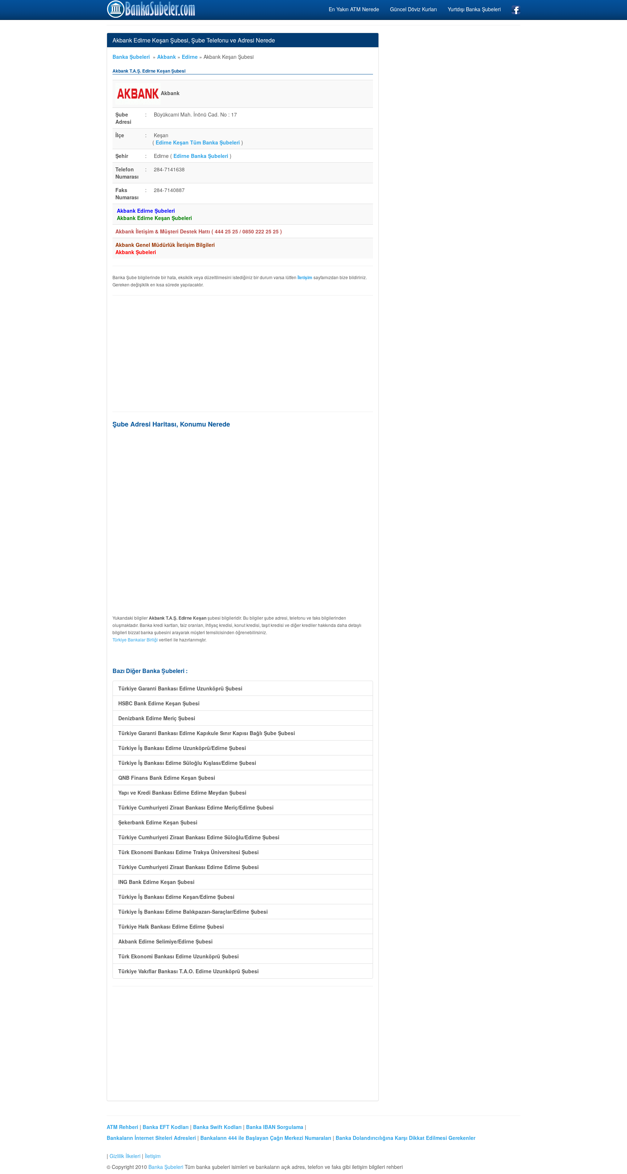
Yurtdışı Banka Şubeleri (474, 9)
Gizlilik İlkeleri (125, 1155)
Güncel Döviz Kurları (413, 9)
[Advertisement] (242, 353)
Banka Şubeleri (131, 56)
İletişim (153, 1155)
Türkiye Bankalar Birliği (135, 639)
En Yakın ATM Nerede (354, 9)
